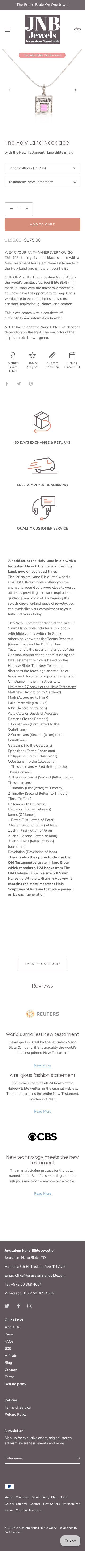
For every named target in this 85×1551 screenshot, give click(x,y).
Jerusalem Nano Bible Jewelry (36, 1528)
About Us (12, 1327)
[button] (10, 90)
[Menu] (7, 30)
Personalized (71, 1504)
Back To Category (42, 964)
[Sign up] (78, 1458)
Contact (11, 1369)
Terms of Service (18, 1407)
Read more (42, 1065)
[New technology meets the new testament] (42, 1136)
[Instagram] (29, 1305)
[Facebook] (18, 1305)
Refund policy (15, 1384)
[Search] (57, 30)
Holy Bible (50, 1497)
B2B (8, 1348)
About (9, 1510)
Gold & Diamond (16, 1504)
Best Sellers (51, 1504)
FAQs (9, 1341)
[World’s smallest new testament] (42, 1014)
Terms (9, 1376)
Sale (63, 1497)
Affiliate (11, 1355)
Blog (8, 1362)
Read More (42, 1111)
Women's (22, 1497)
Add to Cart (42, 224)
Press (9, 1334)
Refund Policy (16, 1414)
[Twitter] (7, 1305)
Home (9, 1497)
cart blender (13, 1532)
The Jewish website (29, 1510)
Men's (36, 1497)
